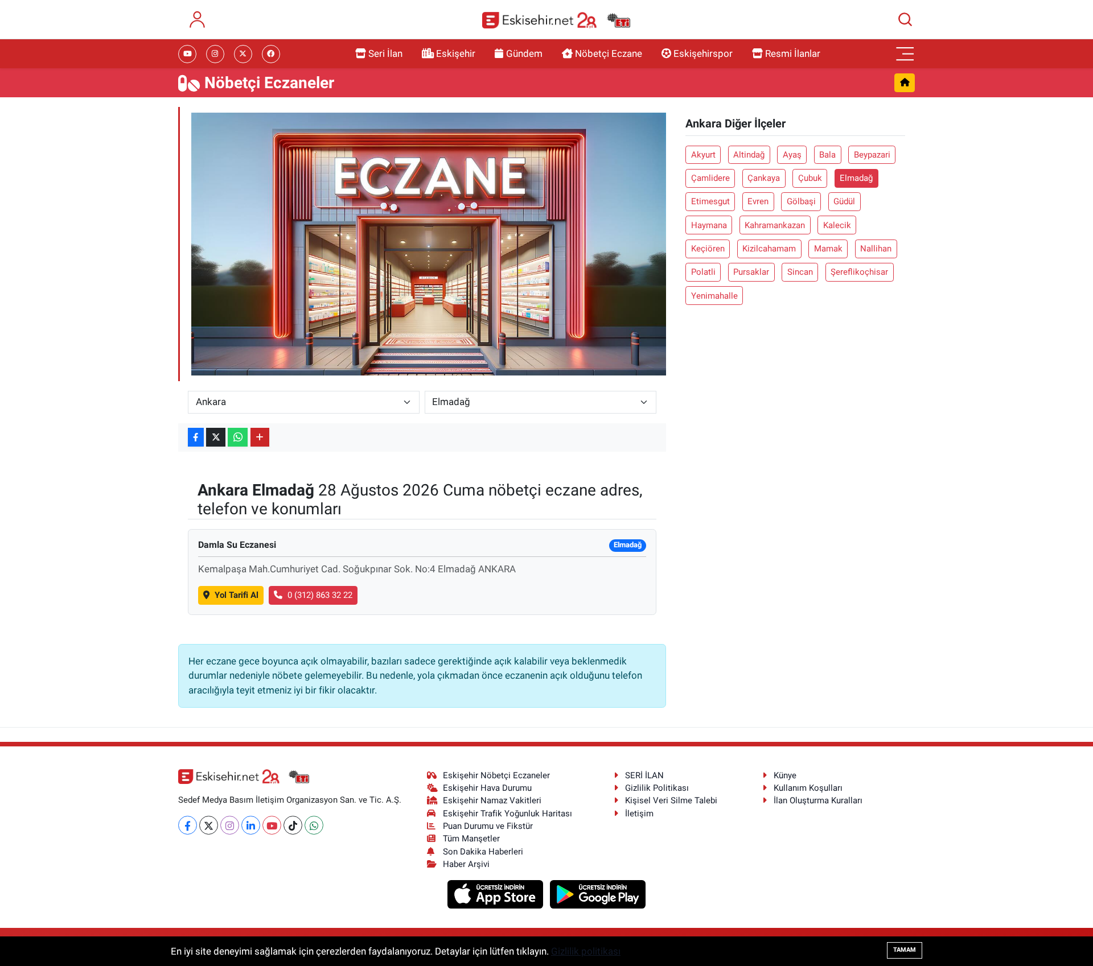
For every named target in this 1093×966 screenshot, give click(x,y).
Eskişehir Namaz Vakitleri (492, 800)
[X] (208, 825)
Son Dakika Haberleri (483, 852)
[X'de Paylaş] (215, 437)
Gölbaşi (801, 201)
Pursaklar (751, 272)
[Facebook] (187, 825)
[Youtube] (271, 825)
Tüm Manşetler (471, 838)
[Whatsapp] (314, 825)
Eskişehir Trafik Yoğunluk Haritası (507, 813)
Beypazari (872, 155)
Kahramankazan (775, 225)
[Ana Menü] (905, 54)
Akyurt (703, 155)
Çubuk (810, 178)
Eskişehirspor (703, 53)
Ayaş (792, 155)
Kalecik (837, 225)
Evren (758, 201)
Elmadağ (856, 178)
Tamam (904, 949)
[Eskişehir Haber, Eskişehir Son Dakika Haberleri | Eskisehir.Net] (556, 19)
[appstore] (496, 893)
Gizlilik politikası (586, 951)
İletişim (639, 813)
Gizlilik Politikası (657, 788)
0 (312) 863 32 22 (319, 595)
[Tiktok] (292, 825)
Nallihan (875, 248)
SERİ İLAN (644, 775)
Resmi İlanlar (792, 53)
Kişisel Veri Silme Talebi (671, 800)
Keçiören (708, 248)
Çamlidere (710, 178)
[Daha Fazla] (259, 437)
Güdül (844, 201)
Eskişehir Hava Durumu (487, 788)
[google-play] (598, 893)
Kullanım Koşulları (808, 788)
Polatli (703, 272)
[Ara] (905, 19)
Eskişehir (455, 53)
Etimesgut (710, 201)
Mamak (828, 248)
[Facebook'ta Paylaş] (196, 437)
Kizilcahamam (769, 248)
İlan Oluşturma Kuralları (818, 800)
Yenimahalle (714, 296)
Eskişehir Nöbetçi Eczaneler (496, 775)
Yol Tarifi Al (236, 595)
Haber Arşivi (466, 864)
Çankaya (763, 178)
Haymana (709, 225)
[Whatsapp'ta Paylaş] (238, 437)
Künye (785, 775)
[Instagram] (229, 825)
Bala (827, 155)
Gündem (524, 53)
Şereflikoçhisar (859, 272)
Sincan (800, 272)
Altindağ (749, 155)
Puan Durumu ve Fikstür (488, 826)
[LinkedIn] (250, 825)
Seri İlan (385, 53)
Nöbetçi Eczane (608, 53)
